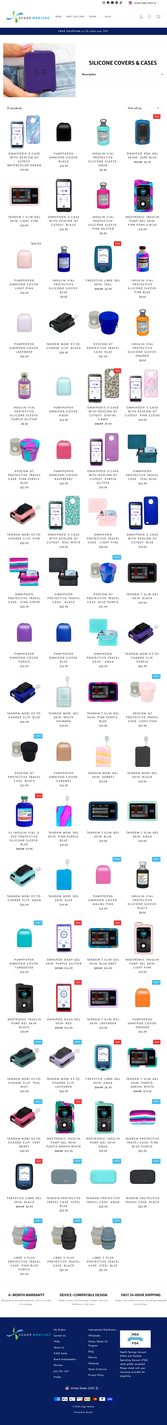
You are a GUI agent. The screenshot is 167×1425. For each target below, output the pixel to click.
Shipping (93, 1363)
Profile (57, 1377)
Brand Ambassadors (65, 1359)
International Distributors (102, 1330)
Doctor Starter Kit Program (98, 1343)
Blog (91, 1351)
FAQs (57, 1341)
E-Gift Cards (60, 1353)
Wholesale (94, 1335)
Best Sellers (75, 16)
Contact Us (60, 1335)
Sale (108, 16)
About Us (59, 1347)
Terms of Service (97, 1369)
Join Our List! (61, 1371)
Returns (92, 1357)
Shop (93, 16)
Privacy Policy (96, 1375)
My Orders (60, 1330)
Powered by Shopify (83, 1412)
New (59, 16)
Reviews (58, 1365)
